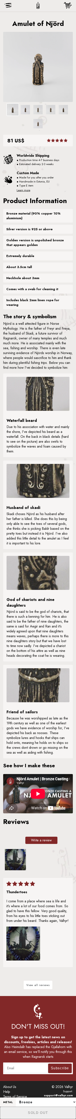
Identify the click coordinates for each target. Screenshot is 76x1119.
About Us (9, 1086)
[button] (57, 140)
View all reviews (38, 985)
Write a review (41, 840)
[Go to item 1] (15, 859)
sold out (38, 1113)
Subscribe (60, 1068)
